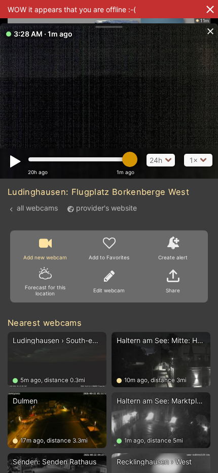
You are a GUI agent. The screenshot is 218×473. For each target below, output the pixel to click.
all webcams (37, 208)
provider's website (106, 208)
